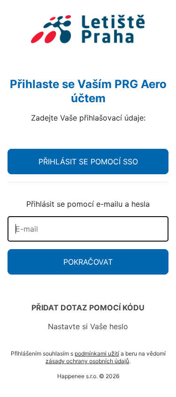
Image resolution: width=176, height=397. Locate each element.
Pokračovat (88, 262)
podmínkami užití (97, 353)
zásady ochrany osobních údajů (87, 361)
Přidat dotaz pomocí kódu (88, 307)
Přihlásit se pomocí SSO (88, 161)
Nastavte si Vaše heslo (88, 326)
